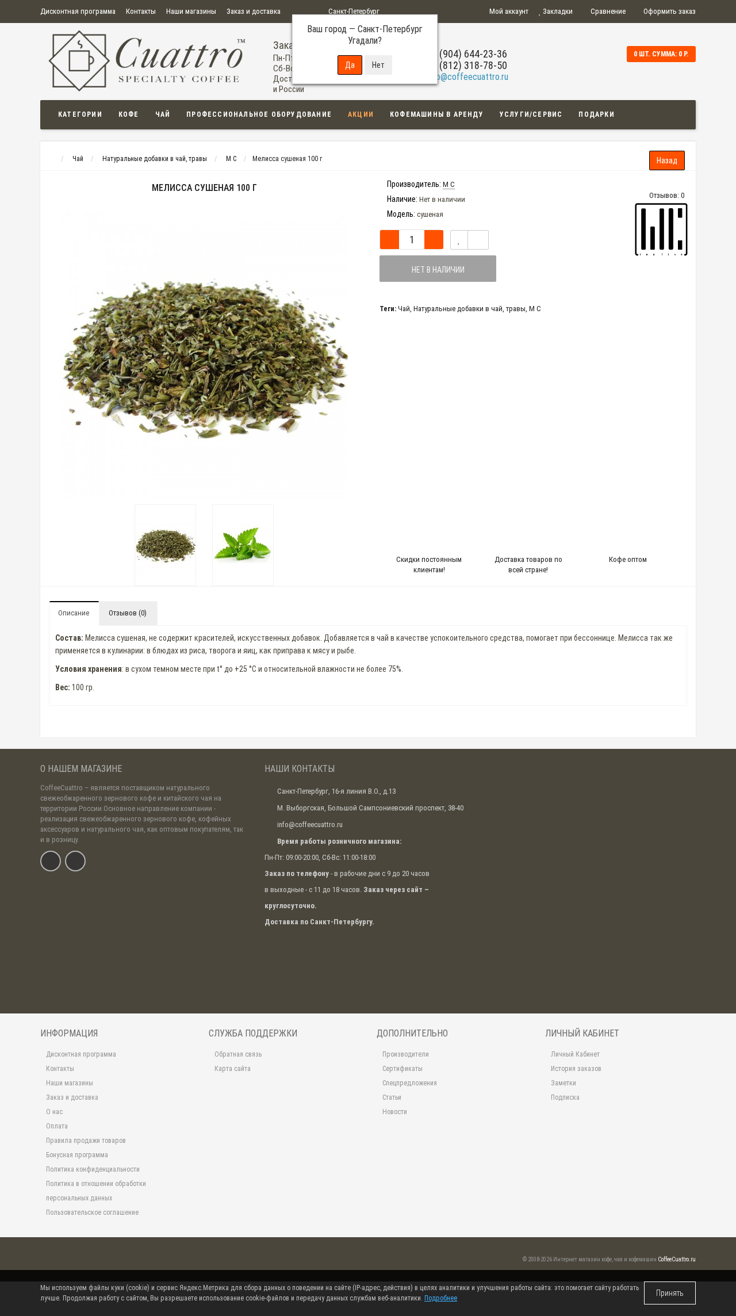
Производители (405, 1054)
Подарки (596, 114)
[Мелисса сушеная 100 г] (165, 545)
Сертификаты (402, 1069)
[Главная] (50, 159)
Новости (394, 1112)
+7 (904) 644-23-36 (467, 54)
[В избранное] (459, 240)
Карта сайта (232, 1069)
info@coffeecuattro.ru (467, 76)
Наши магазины (191, 11)
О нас (54, 1112)
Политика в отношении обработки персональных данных (96, 1191)
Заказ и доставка (254, 11)
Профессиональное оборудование (259, 114)
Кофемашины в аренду (437, 114)
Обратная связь (238, 1054)
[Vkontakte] (50, 861)
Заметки (563, 1083)
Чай (163, 114)
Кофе (128, 114)
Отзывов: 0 (666, 195)
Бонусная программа (77, 1155)
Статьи (391, 1097)
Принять (670, 1293)
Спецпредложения (409, 1083)
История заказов (576, 1069)
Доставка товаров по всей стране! (528, 564)
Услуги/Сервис (531, 114)
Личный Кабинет (575, 1054)
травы (516, 308)
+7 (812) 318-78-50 (467, 65)
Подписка (565, 1097)
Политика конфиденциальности (93, 1169)
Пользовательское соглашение (92, 1212)
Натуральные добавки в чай (458, 308)
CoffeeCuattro (61, 787)
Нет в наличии (438, 269)
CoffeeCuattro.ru (677, 1259)
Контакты (141, 11)
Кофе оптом (628, 559)
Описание (73, 613)
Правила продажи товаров (86, 1141)
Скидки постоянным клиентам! (429, 564)
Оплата (57, 1126)
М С (535, 308)
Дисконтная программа (78, 11)
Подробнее (440, 1298)
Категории (80, 114)
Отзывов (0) (128, 613)
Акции (361, 114)
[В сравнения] (478, 240)
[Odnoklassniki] (75, 861)
